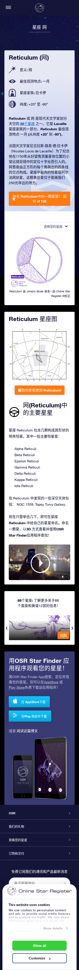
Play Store (17, 687)
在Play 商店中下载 (34, 716)
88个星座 (27, 123)
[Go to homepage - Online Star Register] (39, 7)
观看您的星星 (18, 840)
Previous (6, 628)
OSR (12, 813)
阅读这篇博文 (27, 731)
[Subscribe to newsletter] (65, 883)
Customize (37, 958)
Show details (53, 928)
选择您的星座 (53, 226)
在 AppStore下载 (33, 702)
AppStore (51, 682)
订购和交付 (16, 853)
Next (72, 628)
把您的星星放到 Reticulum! (39, 390)
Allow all (39, 945)
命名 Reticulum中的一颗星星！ (39, 198)
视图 (63, 635)
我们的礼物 (16, 826)
